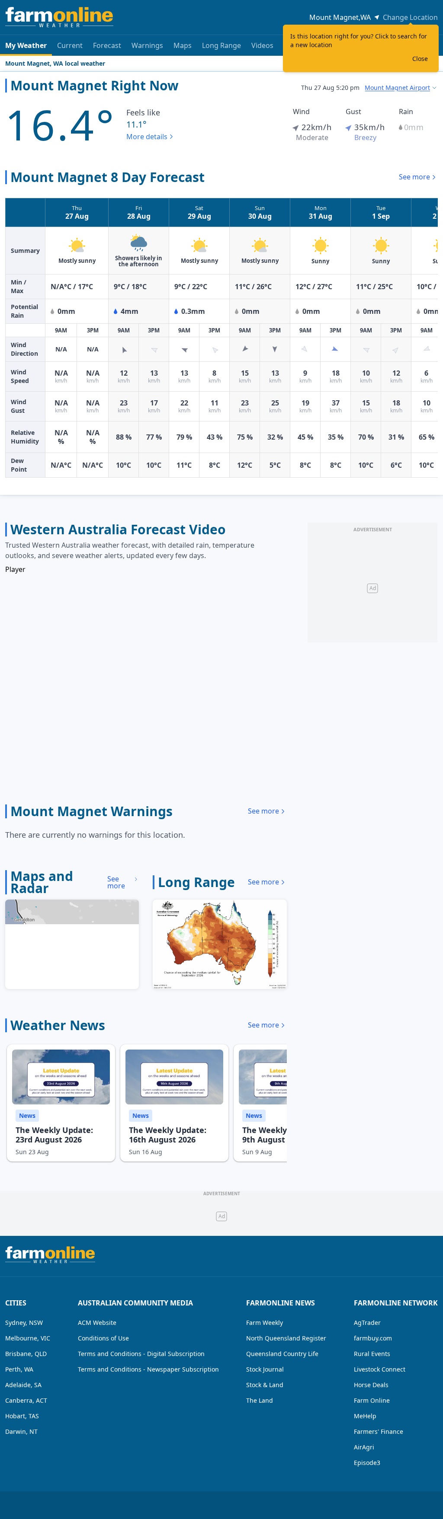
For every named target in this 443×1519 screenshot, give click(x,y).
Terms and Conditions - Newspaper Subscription (148, 1369)
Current (70, 45)
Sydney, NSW (24, 1322)
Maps (182, 45)
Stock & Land (264, 1385)
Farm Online (372, 1400)
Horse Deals (371, 1385)
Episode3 (367, 1462)
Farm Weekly (264, 1322)
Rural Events (372, 1354)
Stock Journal (265, 1369)
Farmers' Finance (378, 1431)
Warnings (147, 45)
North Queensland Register (286, 1338)
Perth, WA (19, 1369)
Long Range (221, 45)
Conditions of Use (103, 1338)
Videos (262, 45)
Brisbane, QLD (26, 1354)
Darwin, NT (21, 1431)
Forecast (107, 45)
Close (420, 58)
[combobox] (401, 88)
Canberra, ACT (26, 1400)
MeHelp (365, 1416)
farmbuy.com (373, 1338)
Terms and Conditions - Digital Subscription (141, 1354)
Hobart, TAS (22, 1416)
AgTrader (367, 1322)
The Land (259, 1400)
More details (146, 136)
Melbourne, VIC (27, 1338)
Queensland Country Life (282, 1354)
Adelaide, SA (23, 1385)
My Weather (26, 45)
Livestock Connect (379, 1369)
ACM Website (97, 1322)
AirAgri (364, 1447)
